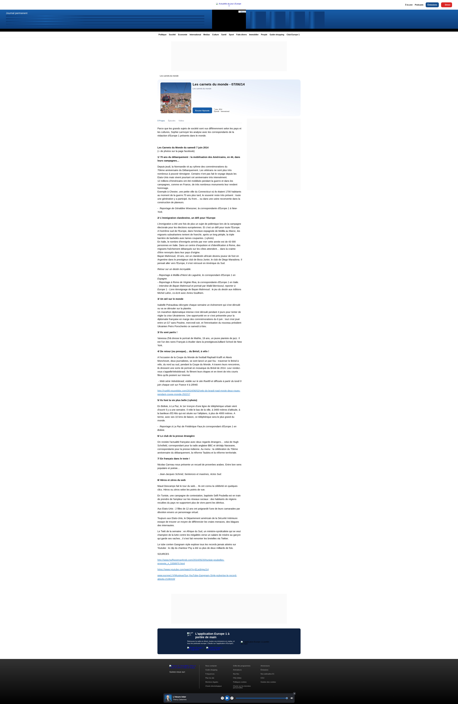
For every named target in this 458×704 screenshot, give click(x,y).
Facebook (178, 676)
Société (172, 35)
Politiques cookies (240, 682)
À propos (161, 121)
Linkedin (191, 676)
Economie (182, 35)
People (264, 35)
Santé (223, 35)
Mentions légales (211, 682)
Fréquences (209, 674)
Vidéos (181, 121)
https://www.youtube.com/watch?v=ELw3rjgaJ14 (183, 569)
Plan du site (209, 678)
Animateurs (237, 670)
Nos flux (236, 674)
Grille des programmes (241, 666)
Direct (447, 5)
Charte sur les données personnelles (242, 687)
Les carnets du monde (169, 76)
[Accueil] (229, 6)
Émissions (432, 5)
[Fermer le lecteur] (294, 693)
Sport (231, 35)
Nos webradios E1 (267, 674)
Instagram (174, 676)
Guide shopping (277, 35)
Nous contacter (211, 666)
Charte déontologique (213, 686)
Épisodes (172, 121)
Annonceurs (265, 666)
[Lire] (227, 698)
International (195, 35)
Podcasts (419, 5)
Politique (163, 35)
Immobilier (254, 35)
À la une (409, 5)
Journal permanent (16, 13)
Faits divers (241, 35)
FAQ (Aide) (237, 678)
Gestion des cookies (268, 682)
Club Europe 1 (293, 35)
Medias (206, 35)
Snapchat (187, 676)
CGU (262, 678)
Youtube (183, 676)
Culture (215, 35)
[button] (291, 698)
